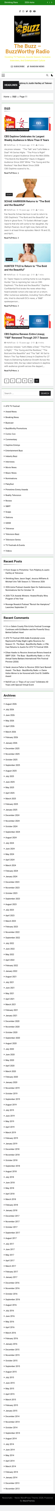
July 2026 (9, 709)
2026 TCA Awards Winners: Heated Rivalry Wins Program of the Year (24, 2)
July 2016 (9, 1310)
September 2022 (12, 937)
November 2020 (12, 1027)
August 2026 (11, 704)
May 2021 (9, 993)
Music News (11, 473)
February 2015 (11, 1405)
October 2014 (11, 1427)
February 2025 (11, 804)
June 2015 (10, 1383)
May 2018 (9, 1188)
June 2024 (10, 849)
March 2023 (10, 921)
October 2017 (11, 1227)
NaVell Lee (11, 145)
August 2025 (11, 771)
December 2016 (12, 1283)
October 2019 (11, 1093)
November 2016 (12, 1288)
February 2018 (11, 1205)
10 (31, 381)
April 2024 (9, 860)
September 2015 (12, 1366)
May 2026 (9, 720)
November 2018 (12, 1155)
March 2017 (10, 1266)
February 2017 (11, 1271)
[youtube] (34, 11)
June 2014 (10, 1450)
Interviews (10, 462)
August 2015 (11, 1372)
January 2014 (11, 1477)
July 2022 (9, 943)
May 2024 (9, 854)
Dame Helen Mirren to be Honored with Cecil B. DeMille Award (27, 673)
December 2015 (12, 1349)
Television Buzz (12, 534)
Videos (8, 551)
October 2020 (11, 1032)
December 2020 (12, 1021)
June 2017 (10, 1249)
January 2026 (11, 743)
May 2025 (9, 787)
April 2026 (9, 726)
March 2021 (10, 1004)
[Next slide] (51, 2)
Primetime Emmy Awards (16, 489)
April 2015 (9, 1394)
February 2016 (11, 1338)
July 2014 (9, 1444)
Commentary (11, 439)
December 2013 (12, 1483)
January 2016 (11, 1344)
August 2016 (11, 1305)
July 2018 (9, 1177)
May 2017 (9, 1255)
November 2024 (12, 821)
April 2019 (9, 1127)
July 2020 (9, 1049)
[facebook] (20, 11)
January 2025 (11, 810)
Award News (11, 411)
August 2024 (11, 837)
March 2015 (10, 1399)
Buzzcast (9, 423)
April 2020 (9, 1066)
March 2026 (10, 732)
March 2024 (10, 865)
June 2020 (10, 1054)
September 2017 (12, 1233)
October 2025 (11, 759)
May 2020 (9, 1060)
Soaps (9, 194)
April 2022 (9, 960)
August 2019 (11, 1104)
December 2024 (12, 815)
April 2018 (9, 1194)
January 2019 (11, 1143)
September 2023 (12, 899)
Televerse (9, 528)
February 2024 (11, 871)
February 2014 (11, 1472)
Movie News (11, 467)
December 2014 (12, 1416)
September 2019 (12, 1099)
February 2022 (11, 965)
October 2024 (11, 826)
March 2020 (10, 1071)
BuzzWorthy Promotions (17, 130)
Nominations (11, 478)
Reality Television (13, 495)
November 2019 (12, 1088)
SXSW (8, 523)
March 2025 (10, 798)
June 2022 (10, 949)
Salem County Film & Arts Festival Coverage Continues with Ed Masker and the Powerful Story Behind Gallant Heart (27, 629)
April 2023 (9, 915)
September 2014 (12, 1433)
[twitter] (27, 11)
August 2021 (11, 976)
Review (8, 501)
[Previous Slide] (47, 2)
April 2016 (9, 1327)
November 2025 (12, 754)
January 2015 (11, 1411)
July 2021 (9, 982)
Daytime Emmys (12, 445)
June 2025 (10, 782)
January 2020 (11, 1082)
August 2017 (11, 1238)
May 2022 (9, 954)
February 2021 (11, 1010)
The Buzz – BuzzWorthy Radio (27, 49)
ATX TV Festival (12, 406)
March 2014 (10, 1466)
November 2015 (12, 1355)
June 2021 (10, 988)
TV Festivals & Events (15, 545)
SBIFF (8, 506)
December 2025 (12, 748)
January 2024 (11, 876)
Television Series (13, 540)
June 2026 (10, 715)
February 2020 (11, 1077)
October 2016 (11, 1294)
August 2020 (11, 1043)
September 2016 (12, 1299)
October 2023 (11, 893)
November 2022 (12, 932)
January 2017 (11, 1277)
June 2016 (10, 1316)
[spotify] (30, 11)
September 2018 (12, 1166)
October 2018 (11, 1160)
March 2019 (10, 1132)
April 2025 (9, 793)
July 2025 (9, 776)
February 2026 (11, 737)
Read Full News (10, 173)
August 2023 (11, 904)
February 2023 (11, 926)
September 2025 (12, 765)
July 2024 (9, 843)
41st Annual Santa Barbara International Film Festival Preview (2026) (27, 658)
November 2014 (12, 1422)
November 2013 (12, 1488)
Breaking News (12, 417)
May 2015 (9, 1388)
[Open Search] (47, 75)
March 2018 (10, 1199)
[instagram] (23, 11)
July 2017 (9, 1244)
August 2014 (11, 1438)
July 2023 (9, 910)
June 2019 (10, 1116)
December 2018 (12, 1149)
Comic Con (10, 434)
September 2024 (12, 832)
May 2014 (9, 1455)
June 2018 (10, 1182)
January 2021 (11, 1015)
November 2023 (12, 887)
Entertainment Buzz (14, 450)
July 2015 (9, 1377)
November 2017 (12, 1221)
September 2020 (12, 1038)
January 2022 (11, 971)
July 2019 (9, 1110)
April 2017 (9, 1260)
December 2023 (12, 882)
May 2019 (9, 1121)
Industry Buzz (11, 456)
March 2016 (10, 1333)
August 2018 (11, 1171)
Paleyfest (9, 484)
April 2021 (9, 999)
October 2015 (11, 1360)
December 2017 (12, 1216)
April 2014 (9, 1461)
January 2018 (11, 1210)
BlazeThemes (29, 1501)
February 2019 (11, 1138)
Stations (9, 517)
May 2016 (9, 1321)
